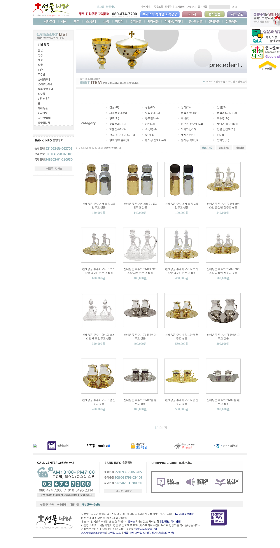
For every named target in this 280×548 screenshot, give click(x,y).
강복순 (131, 521)
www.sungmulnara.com (93, 532)
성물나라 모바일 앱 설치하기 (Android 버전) (148, 532)
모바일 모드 (114, 532)
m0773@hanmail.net (146, 528)
